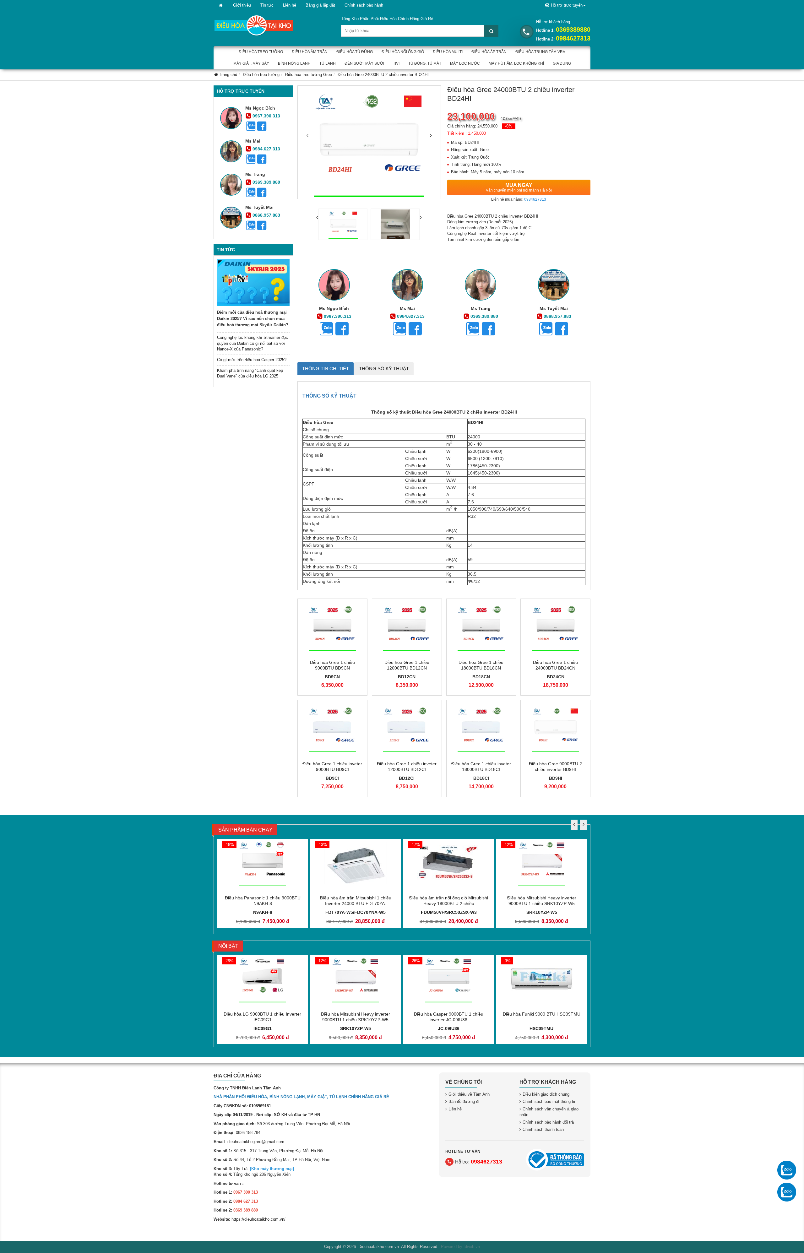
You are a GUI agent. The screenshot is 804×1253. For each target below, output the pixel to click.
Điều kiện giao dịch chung (546, 1094)
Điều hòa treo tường (261, 52)
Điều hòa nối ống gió (403, 52)
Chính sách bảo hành (364, 5)
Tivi (396, 63)
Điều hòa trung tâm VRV (540, 52)
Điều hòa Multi (448, 52)
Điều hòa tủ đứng (354, 52)
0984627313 (573, 38)
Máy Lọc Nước (465, 63)
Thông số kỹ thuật (384, 368)
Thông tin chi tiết (325, 368)
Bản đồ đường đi (463, 1101)
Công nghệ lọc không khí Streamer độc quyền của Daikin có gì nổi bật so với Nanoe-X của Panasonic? (252, 343)
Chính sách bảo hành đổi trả (548, 1122)
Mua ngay (519, 187)
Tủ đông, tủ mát (424, 63)
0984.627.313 (266, 148)
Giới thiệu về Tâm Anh (469, 1094)
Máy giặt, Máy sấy (251, 63)
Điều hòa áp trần (489, 52)
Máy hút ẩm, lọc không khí (516, 63)
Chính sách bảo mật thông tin (549, 1101)
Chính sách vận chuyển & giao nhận (549, 1112)
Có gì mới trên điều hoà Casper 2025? (251, 359)
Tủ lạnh (327, 63)
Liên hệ (289, 5)
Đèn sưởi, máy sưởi (364, 63)
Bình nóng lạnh (294, 63)
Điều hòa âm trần (310, 52)
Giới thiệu (242, 5)
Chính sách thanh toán (543, 1129)
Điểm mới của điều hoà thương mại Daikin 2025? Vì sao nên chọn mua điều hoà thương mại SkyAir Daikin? (252, 318)
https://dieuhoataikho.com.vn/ (258, 1219)
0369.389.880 (266, 182)
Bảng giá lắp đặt (320, 5)
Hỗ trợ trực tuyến (567, 5)
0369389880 (573, 29)
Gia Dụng (562, 63)
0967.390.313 (266, 115)
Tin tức (267, 5)
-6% (508, 126)
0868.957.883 (266, 215)
